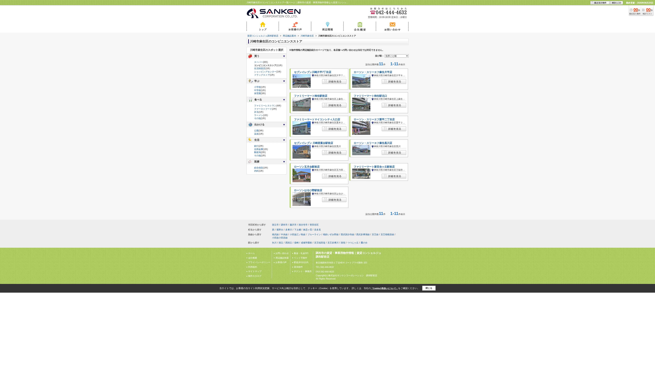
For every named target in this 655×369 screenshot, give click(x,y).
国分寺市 (303, 224)
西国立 (288, 242)
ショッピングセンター (265, 71)
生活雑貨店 (259, 68)
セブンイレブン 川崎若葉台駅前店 (313, 143)
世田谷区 (314, 224)
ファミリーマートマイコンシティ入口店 (317, 119)
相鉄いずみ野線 (331, 234)
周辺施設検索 (282, 258)
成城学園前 (306, 242)
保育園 (257, 93)
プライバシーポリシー (259, 262)
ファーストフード (263, 109)
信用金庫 (258, 149)
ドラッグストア (262, 75)
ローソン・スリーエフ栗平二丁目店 (374, 119)
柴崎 (296, 242)
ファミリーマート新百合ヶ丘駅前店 (374, 166)
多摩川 (288, 229)
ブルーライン (314, 234)
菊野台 (279, 229)
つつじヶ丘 (353, 242)
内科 (256, 171)
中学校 (257, 90)
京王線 (375, 234)
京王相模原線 (387, 234)
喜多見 (317, 229)
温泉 (256, 134)
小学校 (257, 87)
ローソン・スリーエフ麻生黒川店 (373, 143)
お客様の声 (281, 262)
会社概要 (252, 258)
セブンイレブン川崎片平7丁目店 (312, 72)
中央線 (284, 234)
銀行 (256, 146)
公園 (256, 130)
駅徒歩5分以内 (301, 262)
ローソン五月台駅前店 (307, 166)
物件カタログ (254, 276)
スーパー (258, 62)
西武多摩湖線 (363, 234)
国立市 (275, 224)
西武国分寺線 (347, 234)
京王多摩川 (333, 242)
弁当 (256, 112)
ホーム (251, 253)
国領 (343, 242)
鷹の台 (364, 242)
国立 (281, 242)
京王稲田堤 (319, 242)
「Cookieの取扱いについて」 (384, 288)
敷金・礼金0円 (301, 253)
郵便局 (257, 152)
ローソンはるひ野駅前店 (308, 190)
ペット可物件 (300, 258)
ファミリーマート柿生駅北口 (370, 95)
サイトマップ (254, 271)
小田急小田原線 (280, 237)
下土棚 (297, 229)
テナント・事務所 (303, 271)
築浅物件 (298, 267)
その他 (257, 118)
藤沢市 (293, 224)
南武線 (275, 234)
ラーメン (258, 115)
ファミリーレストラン (265, 105)
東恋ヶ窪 (307, 229)
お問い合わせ (282, 253)
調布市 (284, 224)
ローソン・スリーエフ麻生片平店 (373, 72)
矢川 (274, 242)
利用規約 (252, 267)
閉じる (429, 288)
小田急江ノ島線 (297, 234)
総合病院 (258, 167)
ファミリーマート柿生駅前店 (310, 95)
